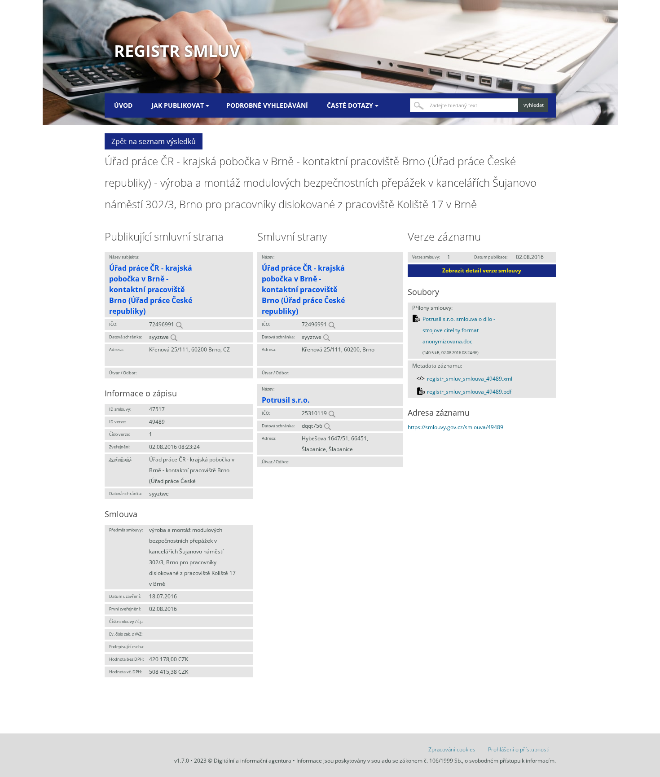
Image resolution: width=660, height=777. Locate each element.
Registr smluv (177, 51)
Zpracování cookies (451, 749)
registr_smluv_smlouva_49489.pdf (469, 391)
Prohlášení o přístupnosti (519, 749)
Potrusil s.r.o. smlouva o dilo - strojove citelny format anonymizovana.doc (458, 330)
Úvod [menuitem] (123, 105)
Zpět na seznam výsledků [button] (153, 141)
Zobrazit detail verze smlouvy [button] (481, 270)
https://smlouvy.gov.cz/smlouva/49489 (455, 427)
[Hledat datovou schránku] (173, 337)
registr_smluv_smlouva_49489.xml (469, 378)
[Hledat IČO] (179, 324)
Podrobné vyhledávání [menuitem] (267, 105)
